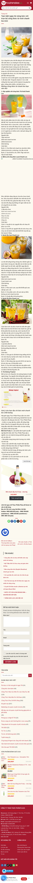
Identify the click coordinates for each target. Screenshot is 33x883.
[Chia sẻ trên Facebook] (11, 521)
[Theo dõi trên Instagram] (5, 865)
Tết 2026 (4, 727)
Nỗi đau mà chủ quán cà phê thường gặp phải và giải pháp (16, 711)
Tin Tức (3, 731)
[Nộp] (29, 8)
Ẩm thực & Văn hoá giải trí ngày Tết (12, 685)
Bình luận (6, 615)
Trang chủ (4, 13)
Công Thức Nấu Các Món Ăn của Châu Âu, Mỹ (15, 692)
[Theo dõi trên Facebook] (2, 865)
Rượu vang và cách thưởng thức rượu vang (14, 721)
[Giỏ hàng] (31, 3)
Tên (4, 629)
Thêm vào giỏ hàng (16, 498)
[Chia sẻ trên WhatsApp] (8, 521)
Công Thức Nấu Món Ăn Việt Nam (11, 697)
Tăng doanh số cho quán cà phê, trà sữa (13, 724)
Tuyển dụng (4, 737)
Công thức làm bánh (7, 688)
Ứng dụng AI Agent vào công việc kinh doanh (14, 740)
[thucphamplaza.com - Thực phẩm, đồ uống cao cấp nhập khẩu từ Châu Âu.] (13, 3)
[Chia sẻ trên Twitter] (15, 521)
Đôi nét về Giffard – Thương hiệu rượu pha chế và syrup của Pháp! (8, 543)
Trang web (6, 645)
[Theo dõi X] (11, 865)
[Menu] (28, 3)
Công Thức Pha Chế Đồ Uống (10, 700)
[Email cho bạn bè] (18, 521)
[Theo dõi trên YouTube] (16, 865)
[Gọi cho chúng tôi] (13, 865)
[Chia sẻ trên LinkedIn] (24, 521)
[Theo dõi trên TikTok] (8, 865)
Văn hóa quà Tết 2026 (8, 747)
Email (5, 637)
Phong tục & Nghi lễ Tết (8, 718)
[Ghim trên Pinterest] (21, 521)
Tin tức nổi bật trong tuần (8, 734)
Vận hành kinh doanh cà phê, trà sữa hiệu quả (15, 744)
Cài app (24, 879)
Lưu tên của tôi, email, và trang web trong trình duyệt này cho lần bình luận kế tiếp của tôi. (15, 656)
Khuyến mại (4, 703)
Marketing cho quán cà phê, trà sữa (11, 707)
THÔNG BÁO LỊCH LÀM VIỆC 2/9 (13, 598)
